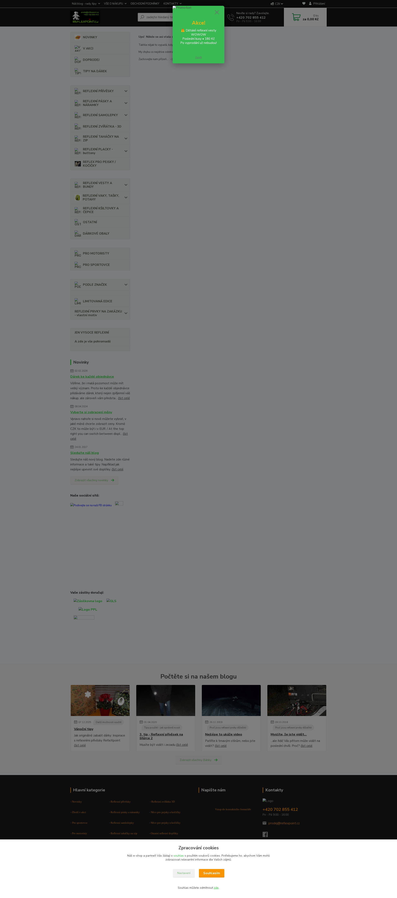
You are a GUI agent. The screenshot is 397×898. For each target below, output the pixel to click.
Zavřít (198, 57)
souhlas (178, 856)
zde (216, 888)
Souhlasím (211, 873)
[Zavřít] (217, 12)
